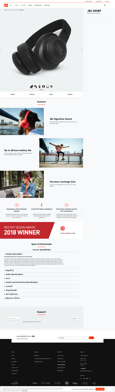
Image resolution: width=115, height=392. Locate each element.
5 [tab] (43, 220)
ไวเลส (11, 5)
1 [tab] (38, 220)
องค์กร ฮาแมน (61, 355)
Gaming (30, 5)
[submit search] (19, 318)
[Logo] (6, 5)
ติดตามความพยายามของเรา (86, 370)
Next (82, 49)
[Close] (112, 388)
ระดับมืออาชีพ (88, 1)
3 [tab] (41, 220)
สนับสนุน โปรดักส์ (38, 361)
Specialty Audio (37, 5)
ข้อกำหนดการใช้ (61, 367)
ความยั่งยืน (83, 368)
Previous (1, 49)
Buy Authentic (99, 1)
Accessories (47, 5)
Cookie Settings (61, 364)
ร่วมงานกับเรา (61, 358)
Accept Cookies (100, 389)
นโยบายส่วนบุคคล (62, 361)
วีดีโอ (41, 89)
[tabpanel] (41, 46)
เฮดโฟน (16, 5)
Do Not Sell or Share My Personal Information (83, 389)
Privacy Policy (24, 390)
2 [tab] (39, 220)
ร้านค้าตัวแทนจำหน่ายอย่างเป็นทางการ (43, 358)
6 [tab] (45, 220)
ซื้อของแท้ (36, 355)
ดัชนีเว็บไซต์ (60, 370)
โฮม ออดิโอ (23, 5)
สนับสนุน (107, 1)
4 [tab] (42, 220)
